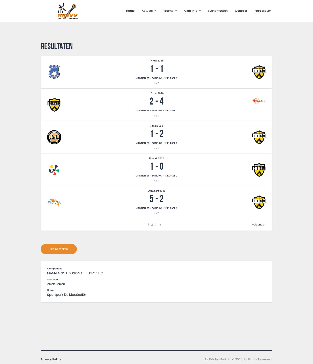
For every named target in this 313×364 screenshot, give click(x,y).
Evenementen (218, 11)
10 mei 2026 (157, 93)
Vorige (53, 224)
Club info (190, 11)
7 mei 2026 (156, 125)
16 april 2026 (156, 158)
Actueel (147, 11)
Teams (168, 11)
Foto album (262, 11)
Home (130, 11)
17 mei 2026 (156, 60)
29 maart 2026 (156, 191)
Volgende (258, 224)
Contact (241, 11)
